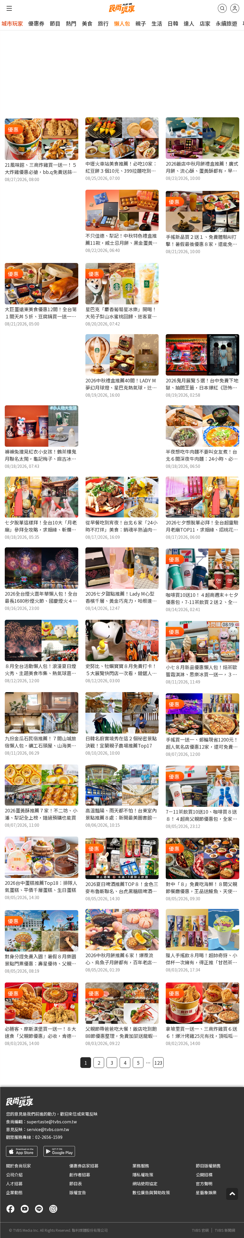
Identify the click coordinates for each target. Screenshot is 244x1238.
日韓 (173, 23)
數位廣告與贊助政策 (151, 1192)
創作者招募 (79, 1175)
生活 (156, 23)
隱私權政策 (142, 1175)
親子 (140, 23)
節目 (55, 23)
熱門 (71, 23)
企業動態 (14, 1192)
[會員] (234, 8)
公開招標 (204, 1175)
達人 (189, 23)
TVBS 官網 (200, 1230)
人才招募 (14, 1183)
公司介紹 (14, 1175)
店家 (205, 23)
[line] (39, 1208)
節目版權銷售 (208, 1166)
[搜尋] (222, 8)
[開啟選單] (9, 8)
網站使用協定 (144, 1183)
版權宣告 (77, 1192)
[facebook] (10, 1208)
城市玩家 (12, 23)
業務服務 (140, 1166)
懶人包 (122, 23)
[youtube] (24, 1208)
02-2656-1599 (48, 1137)
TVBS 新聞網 (225, 1230)
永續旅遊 (226, 23)
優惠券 (36, 23)
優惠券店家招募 (83, 1166)
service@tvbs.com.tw (48, 1129)
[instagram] (53, 1208)
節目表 (75, 1183)
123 (158, 1062)
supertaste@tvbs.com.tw (52, 1122)
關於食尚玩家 (18, 1166)
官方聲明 (204, 1183)
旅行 (103, 23)
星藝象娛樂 (206, 1192)
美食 (87, 23)
